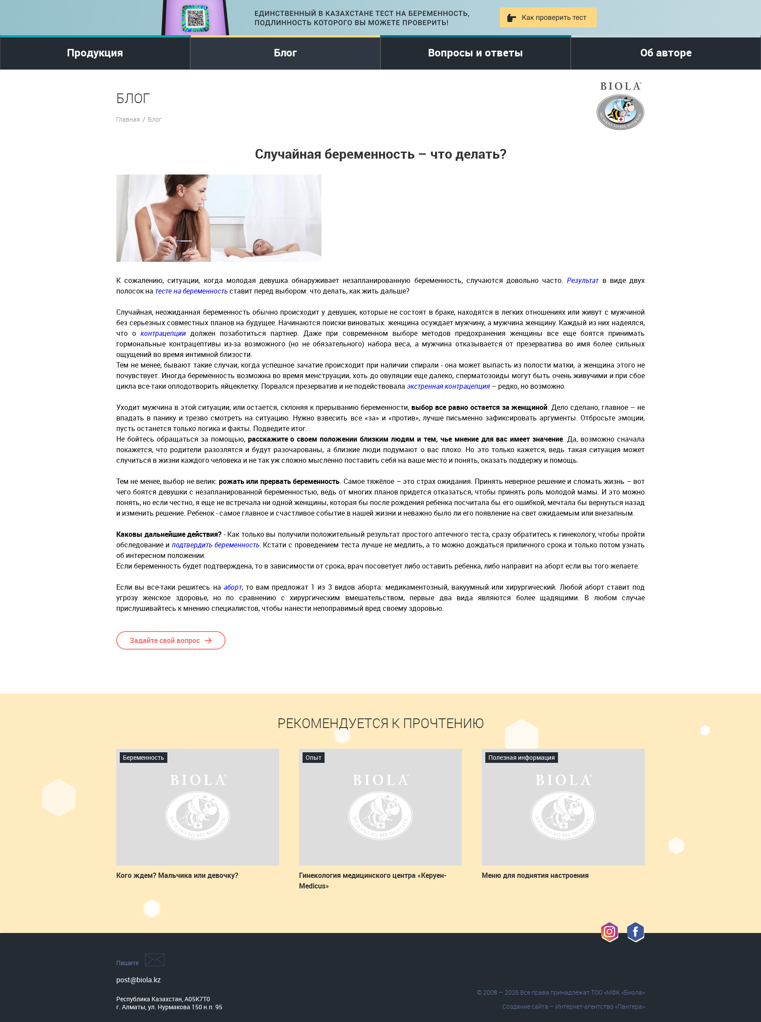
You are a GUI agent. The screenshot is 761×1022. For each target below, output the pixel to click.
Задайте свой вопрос (164, 640)
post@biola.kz (138, 980)
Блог (285, 52)
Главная (128, 119)
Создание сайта (525, 1006)
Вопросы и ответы (475, 52)
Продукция (95, 52)
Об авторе (666, 52)
